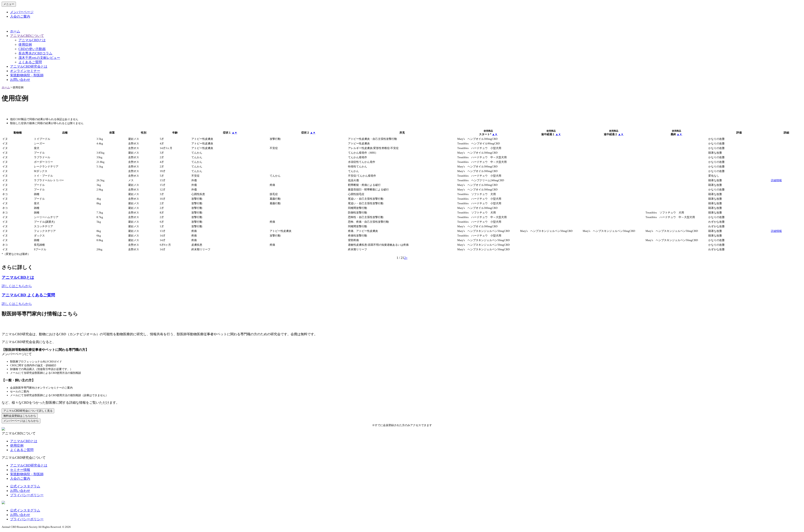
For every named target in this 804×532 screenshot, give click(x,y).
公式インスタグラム (25, 486)
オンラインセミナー (25, 71)
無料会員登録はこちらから (19, 415)
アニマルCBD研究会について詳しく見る (28, 410)
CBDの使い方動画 (32, 49)
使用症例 (25, 44)
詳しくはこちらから (17, 286)
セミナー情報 (20, 470)
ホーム (15, 31)
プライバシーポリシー (27, 495)
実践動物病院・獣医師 (27, 75)
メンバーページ (22, 12)
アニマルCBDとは (32, 40)
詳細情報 (776, 180)
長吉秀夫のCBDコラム (35, 53)
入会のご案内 (20, 16)
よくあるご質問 (30, 62)
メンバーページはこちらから (21, 420)
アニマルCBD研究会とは (28, 66)
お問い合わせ (20, 79)
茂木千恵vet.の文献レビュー (39, 57)
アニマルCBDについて (27, 35)
